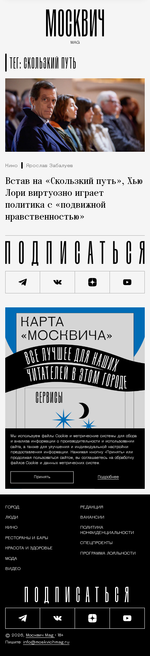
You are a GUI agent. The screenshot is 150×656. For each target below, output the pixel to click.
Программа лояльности (108, 553)
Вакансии (92, 517)
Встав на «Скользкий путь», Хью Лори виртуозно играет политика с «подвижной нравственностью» (74, 199)
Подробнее (108, 477)
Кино (11, 166)
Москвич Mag (40, 635)
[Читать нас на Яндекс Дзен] (92, 282)
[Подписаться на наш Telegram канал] (22, 282)
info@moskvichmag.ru (46, 642)
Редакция (91, 507)
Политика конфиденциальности (107, 530)
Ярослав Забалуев (49, 166)
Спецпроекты (96, 543)
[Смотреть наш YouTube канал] (127, 282)
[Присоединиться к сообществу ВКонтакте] (57, 282)
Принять (42, 477)
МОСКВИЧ (75, 25)
